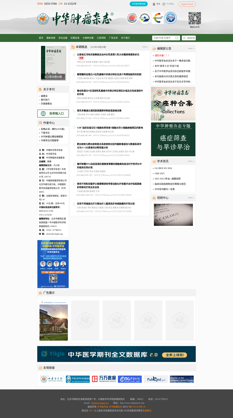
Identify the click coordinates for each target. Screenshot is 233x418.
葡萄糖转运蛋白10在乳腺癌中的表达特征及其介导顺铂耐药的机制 (109, 74)
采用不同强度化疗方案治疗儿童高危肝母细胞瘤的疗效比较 (106, 203)
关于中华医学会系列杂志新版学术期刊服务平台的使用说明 (183, 71)
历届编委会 (46, 103)
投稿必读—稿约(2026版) (53, 129)
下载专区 (45, 133)
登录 (158, 4)
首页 (41, 38)
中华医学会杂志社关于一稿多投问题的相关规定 (178, 61)
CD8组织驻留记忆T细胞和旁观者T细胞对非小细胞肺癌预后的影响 (110, 128)
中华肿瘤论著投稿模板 (52, 136)
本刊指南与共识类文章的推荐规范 (171, 76)
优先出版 (62, 38)
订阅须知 (101, 38)
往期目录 (75, 38)
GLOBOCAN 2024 (163, 168)
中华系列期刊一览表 (165, 189)
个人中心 (170, 4)
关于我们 (125, 38)
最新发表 (50, 38)
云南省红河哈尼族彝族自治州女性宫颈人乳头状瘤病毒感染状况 (108, 54)
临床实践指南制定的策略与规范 (170, 184)
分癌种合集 (88, 38)
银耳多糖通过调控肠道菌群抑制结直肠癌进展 (99, 110)
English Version (187, 4)
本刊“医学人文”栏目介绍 (167, 66)
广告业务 (113, 38)
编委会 (44, 96)
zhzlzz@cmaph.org (100, 403)
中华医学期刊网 (138, 4)
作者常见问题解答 (50, 140)
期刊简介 (45, 100)
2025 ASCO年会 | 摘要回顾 (168, 179)
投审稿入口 (56, 113)
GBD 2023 (159, 173)
